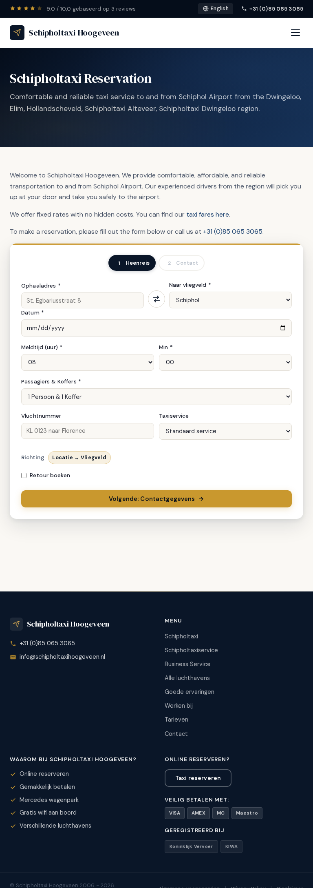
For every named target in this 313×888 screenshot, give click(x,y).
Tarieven (176, 719)
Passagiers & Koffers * (51, 381)
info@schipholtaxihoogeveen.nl (62, 656)
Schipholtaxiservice (191, 650)
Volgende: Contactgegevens (152, 499)
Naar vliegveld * (190, 284)
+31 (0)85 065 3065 (276, 8)
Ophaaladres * (41, 285)
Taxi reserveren (198, 778)
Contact (176, 733)
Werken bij (179, 705)
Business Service (188, 664)
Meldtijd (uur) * (41, 347)
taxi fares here (207, 214)
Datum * (32, 312)
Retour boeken (50, 475)
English (220, 8)
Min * (166, 347)
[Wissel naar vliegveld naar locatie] (156, 299)
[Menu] (295, 32)
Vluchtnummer (41, 415)
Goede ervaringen (189, 691)
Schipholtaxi (181, 636)
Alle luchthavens (187, 678)
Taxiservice (174, 415)
